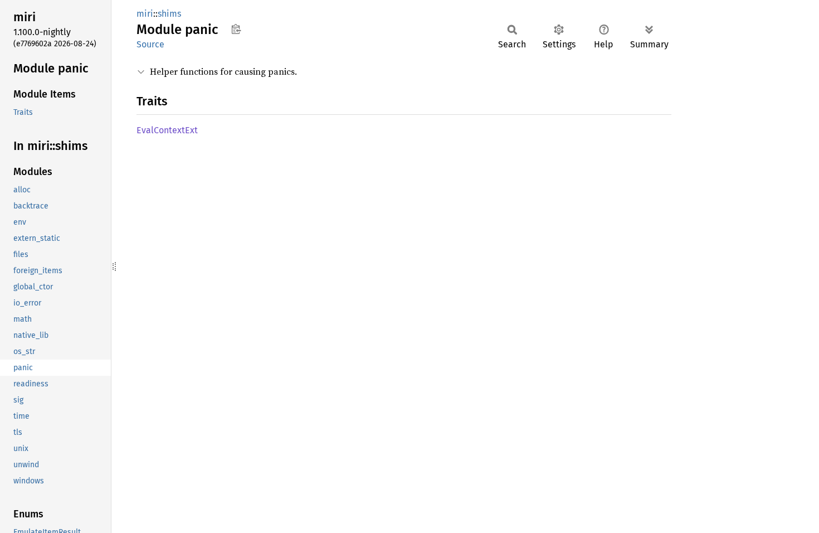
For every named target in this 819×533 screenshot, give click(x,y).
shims (169, 13)
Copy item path (236, 29)
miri (144, 13)
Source (150, 44)
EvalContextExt (167, 130)
